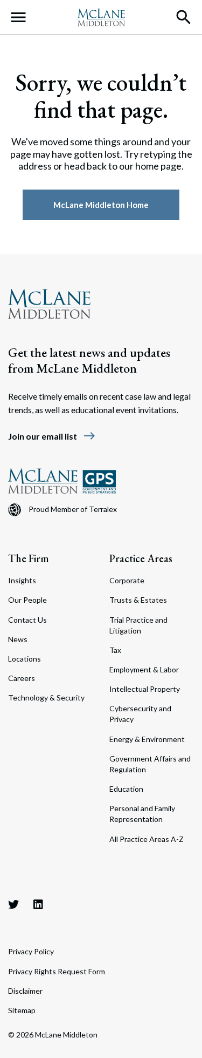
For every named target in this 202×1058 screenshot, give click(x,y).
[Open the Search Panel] (183, 17)
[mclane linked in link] (38, 904)
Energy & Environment (147, 739)
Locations (24, 658)
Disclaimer (25, 990)
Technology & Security (46, 697)
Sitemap (22, 1010)
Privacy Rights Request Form (56, 971)
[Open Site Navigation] (18, 17)
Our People (27, 599)
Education (126, 788)
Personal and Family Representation (142, 814)
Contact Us (27, 619)
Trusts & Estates (138, 599)
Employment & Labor (144, 669)
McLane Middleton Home (101, 205)
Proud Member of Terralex (73, 509)
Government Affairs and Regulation (150, 764)
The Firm (28, 558)
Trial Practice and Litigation (138, 625)
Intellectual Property (144, 688)
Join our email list (52, 436)
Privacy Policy (31, 951)
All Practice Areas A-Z (146, 839)
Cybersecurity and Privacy (140, 714)
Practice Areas (140, 558)
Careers (21, 678)
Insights (22, 580)
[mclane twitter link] (13, 904)
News (17, 639)
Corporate (126, 580)
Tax (115, 650)
